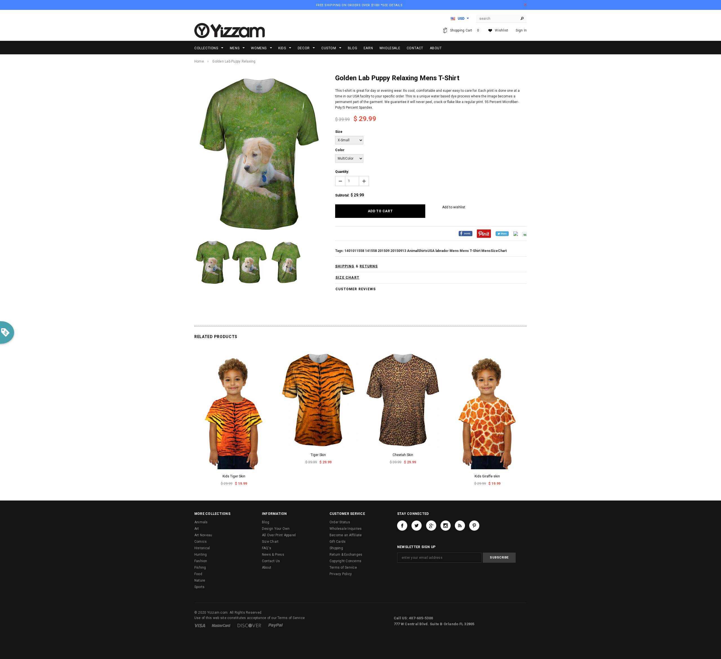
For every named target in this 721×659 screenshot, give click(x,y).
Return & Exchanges (346, 555)
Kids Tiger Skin (233, 476)
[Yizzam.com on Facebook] (402, 526)
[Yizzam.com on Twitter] (416, 526)
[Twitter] (502, 233)
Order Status (340, 522)
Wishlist (501, 30)
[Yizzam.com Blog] (460, 526)
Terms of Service (343, 567)
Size (338, 132)
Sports (199, 587)
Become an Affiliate (346, 535)
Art (196, 529)
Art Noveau (203, 535)
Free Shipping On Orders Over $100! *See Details (359, 5)
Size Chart (270, 542)
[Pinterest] (484, 233)
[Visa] (199, 625)
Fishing (200, 567)
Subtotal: (342, 195)
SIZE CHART (347, 278)
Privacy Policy (341, 574)
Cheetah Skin (403, 455)
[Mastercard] (221, 625)
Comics (200, 542)
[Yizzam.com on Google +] (431, 526)
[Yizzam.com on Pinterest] (474, 526)
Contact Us (271, 561)
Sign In (521, 30)
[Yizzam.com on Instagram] (445, 526)
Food (198, 574)
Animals (201, 522)
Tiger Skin (318, 455)
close (525, 4)
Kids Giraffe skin (487, 476)
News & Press (273, 555)
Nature (199, 580)
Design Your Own (276, 529)
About (266, 567)
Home (199, 61)
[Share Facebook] (466, 233)
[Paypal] (275, 625)
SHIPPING (345, 266)
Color (339, 150)
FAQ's (266, 548)
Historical (202, 548)
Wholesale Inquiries (346, 529)
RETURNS (369, 266)
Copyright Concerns (345, 561)
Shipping (336, 548)
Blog (265, 522)
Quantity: (342, 172)
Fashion (200, 561)
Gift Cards (338, 542)
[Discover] (249, 625)
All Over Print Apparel (279, 535)
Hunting (200, 555)
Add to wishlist (453, 207)
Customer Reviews (355, 289)
